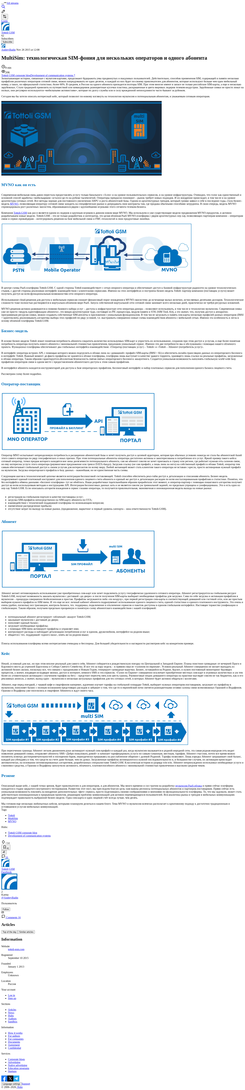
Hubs (11, 1015)
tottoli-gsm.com (16, 949)
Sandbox (12, 1021)
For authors (14, 1036)
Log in (11, 995)
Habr (20, 1087)
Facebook (6, 872)
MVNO (14, 203)
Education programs (18, 1068)
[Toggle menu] (2, 3)
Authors (12, 1018)
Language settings (11, 1084)
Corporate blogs (16, 1059)
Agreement (14, 1045)
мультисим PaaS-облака (188, 785)
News (11, 1012)
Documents (14, 1042)
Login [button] (4, 20)
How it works (15, 1033)
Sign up (12, 998)
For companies (16, 1039)
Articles (12, 1009)
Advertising (14, 1062)
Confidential (14, 1048)
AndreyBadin (8, 49)
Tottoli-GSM (20, 212)
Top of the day (9, 932)
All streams (12, 3)
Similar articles (26, 932)
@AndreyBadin (9, 897)
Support (26, 1083)
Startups (12, 1071)
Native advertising (17, 1065)
